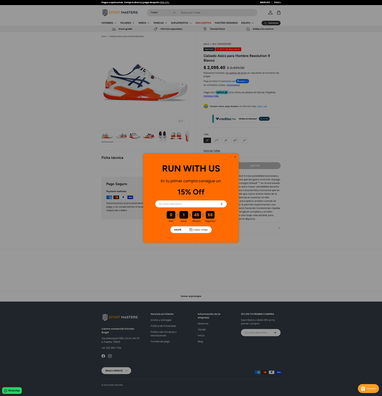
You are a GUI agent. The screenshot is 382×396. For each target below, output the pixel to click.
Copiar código (200, 229)
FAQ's (277, 2)
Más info (164, 2)
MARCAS (265, 2)
